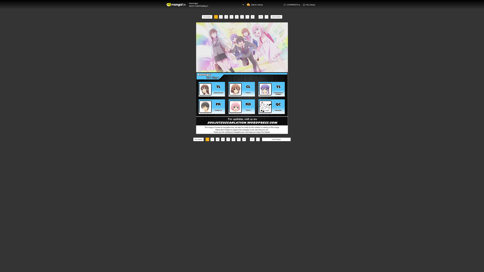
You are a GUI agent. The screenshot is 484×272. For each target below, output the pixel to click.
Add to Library (257, 5)
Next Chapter (276, 17)
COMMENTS (293, 5)
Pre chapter (207, 17)
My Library (310, 5)
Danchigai (193, 3)
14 (261, 17)
